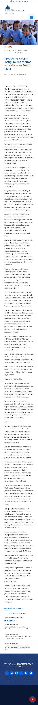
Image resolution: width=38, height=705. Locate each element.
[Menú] (31, 17)
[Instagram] (16, 673)
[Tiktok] (31, 673)
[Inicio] (13, 50)
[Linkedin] (26, 673)
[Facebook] (7, 673)
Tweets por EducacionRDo (14, 617)
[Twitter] (12, 673)
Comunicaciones (22, 50)
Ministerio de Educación (17, 613)
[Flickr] (21, 673)
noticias (19, 52)
